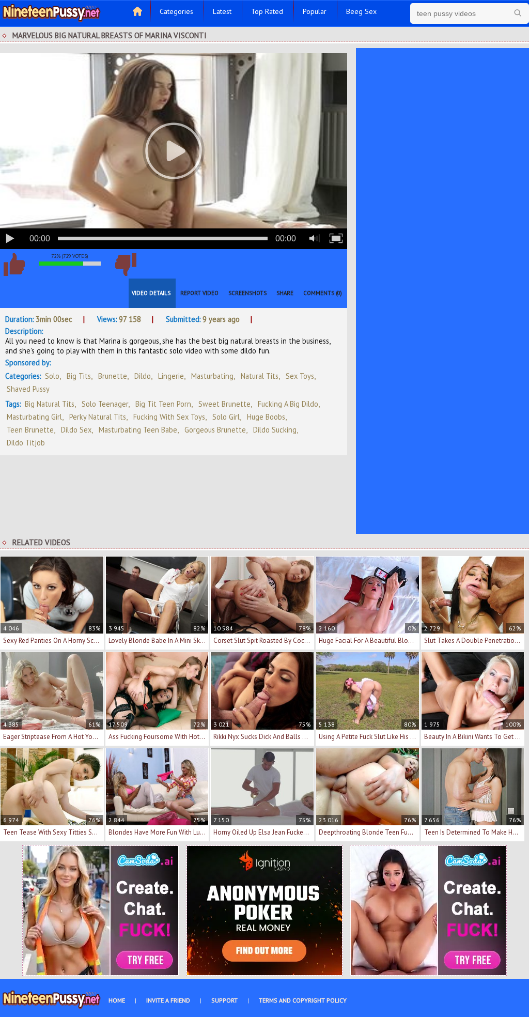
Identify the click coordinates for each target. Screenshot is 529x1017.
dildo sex (76, 430)
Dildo (142, 376)
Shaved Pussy (28, 389)
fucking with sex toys (169, 417)
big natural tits (49, 404)
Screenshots (247, 293)
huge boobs (266, 417)
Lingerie (171, 376)
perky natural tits (97, 417)
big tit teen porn (163, 404)
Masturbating (212, 376)
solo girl (226, 417)
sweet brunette (224, 404)
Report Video (199, 293)
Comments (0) (322, 293)
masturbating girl (34, 417)
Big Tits (79, 376)
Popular (314, 11)
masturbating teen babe (138, 430)
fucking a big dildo (288, 404)
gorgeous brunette (215, 430)
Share (284, 293)
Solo (52, 376)
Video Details (151, 293)
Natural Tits (259, 376)
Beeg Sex (361, 11)
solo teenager (105, 404)
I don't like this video (125, 265)
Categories (176, 11)
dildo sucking (275, 430)
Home (116, 1000)
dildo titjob (26, 443)
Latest (222, 11)
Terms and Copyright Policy (303, 1000)
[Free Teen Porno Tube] (51, 12)
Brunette (112, 376)
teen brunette (30, 430)
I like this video (14, 265)
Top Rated (267, 11)
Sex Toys (300, 376)
